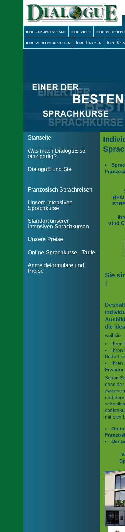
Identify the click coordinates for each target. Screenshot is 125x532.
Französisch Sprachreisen (60, 190)
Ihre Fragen (88, 42)
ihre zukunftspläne (46, 31)
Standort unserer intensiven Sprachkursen (58, 223)
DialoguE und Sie (50, 169)
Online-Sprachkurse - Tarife (61, 252)
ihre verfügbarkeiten (48, 42)
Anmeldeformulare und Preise (56, 268)
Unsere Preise (45, 239)
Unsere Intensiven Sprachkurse (50, 205)
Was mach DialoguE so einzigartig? (56, 153)
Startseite (39, 138)
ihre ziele (81, 31)
